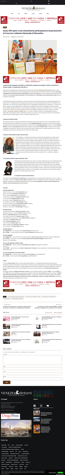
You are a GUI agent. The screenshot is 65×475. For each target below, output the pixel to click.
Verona (11, 468)
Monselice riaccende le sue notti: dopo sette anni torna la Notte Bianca (46, 414)
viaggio (16, 468)
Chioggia (26, 445)
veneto (3, 468)
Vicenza (21, 468)
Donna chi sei (15, 103)
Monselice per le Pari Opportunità (48, 296)
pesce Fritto (21, 464)
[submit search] (31, 1)
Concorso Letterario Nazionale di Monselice (40, 90)
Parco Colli (28, 462)
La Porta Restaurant (25, 453)
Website (4, 376)
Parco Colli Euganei (5, 464)
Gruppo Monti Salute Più (15, 453)
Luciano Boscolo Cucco (22, 455)
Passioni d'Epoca (14, 464)
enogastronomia (5, 451)
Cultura (22, 449)
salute (27, 464)
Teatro (16, 466)
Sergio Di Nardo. (23, 183)
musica (3, 462)
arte (9, 445)
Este (16, 451)
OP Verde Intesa (17, 462)
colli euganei (4, 447)
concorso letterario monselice (14, 447)
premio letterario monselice (17, 298)
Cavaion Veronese (19, 445)
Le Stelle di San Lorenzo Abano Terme (9, 455)
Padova (22, 462)
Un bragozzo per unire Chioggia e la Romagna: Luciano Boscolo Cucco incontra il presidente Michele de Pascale (45, 429)
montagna (3, 460)
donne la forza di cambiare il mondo (33, 296)
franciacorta (25, 451)
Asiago (12, 445)
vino (25, 468)
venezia (7, 468)
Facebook (30, 93)
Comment (5, 354)
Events (4, 27)
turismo (25, 466)
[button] (38, 392)
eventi (20, 451)
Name (4, 366)
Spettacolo (11, 466)
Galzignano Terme (5, 453)
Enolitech (12, 451)
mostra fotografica (24, 460)
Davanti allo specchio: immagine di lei (17, 111)
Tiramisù (20, 466)
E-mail (4, 371)
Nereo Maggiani (9, 462)
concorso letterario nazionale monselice (16, 296)
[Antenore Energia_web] (32, 20)
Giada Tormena (6, 36)
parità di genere (7, 298)
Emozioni (33, 107)
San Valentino (4, 466)
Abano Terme (4, 445)
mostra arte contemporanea (12, 460)
